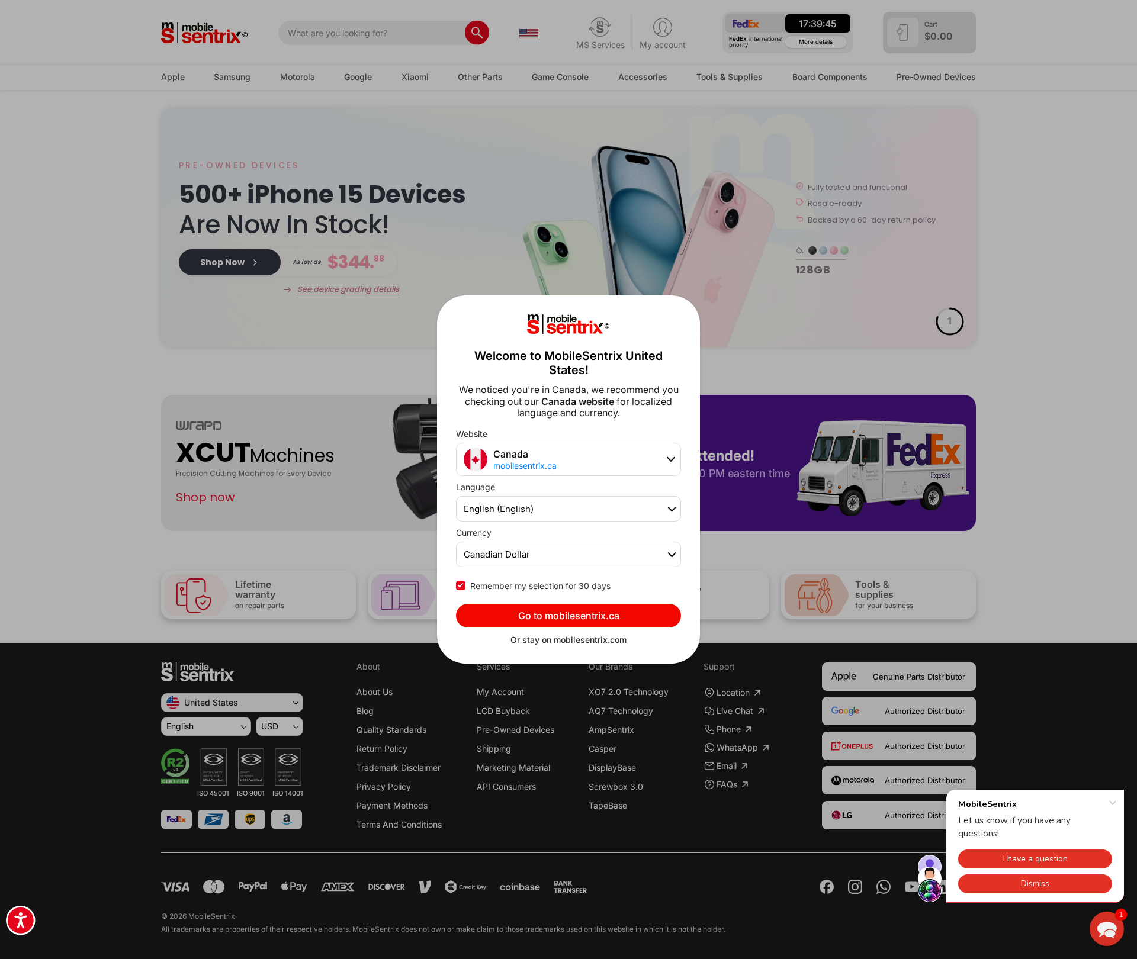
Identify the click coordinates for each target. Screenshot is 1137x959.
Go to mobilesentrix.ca (568, 616)
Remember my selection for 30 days (540, 586)
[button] (1107, 929)
